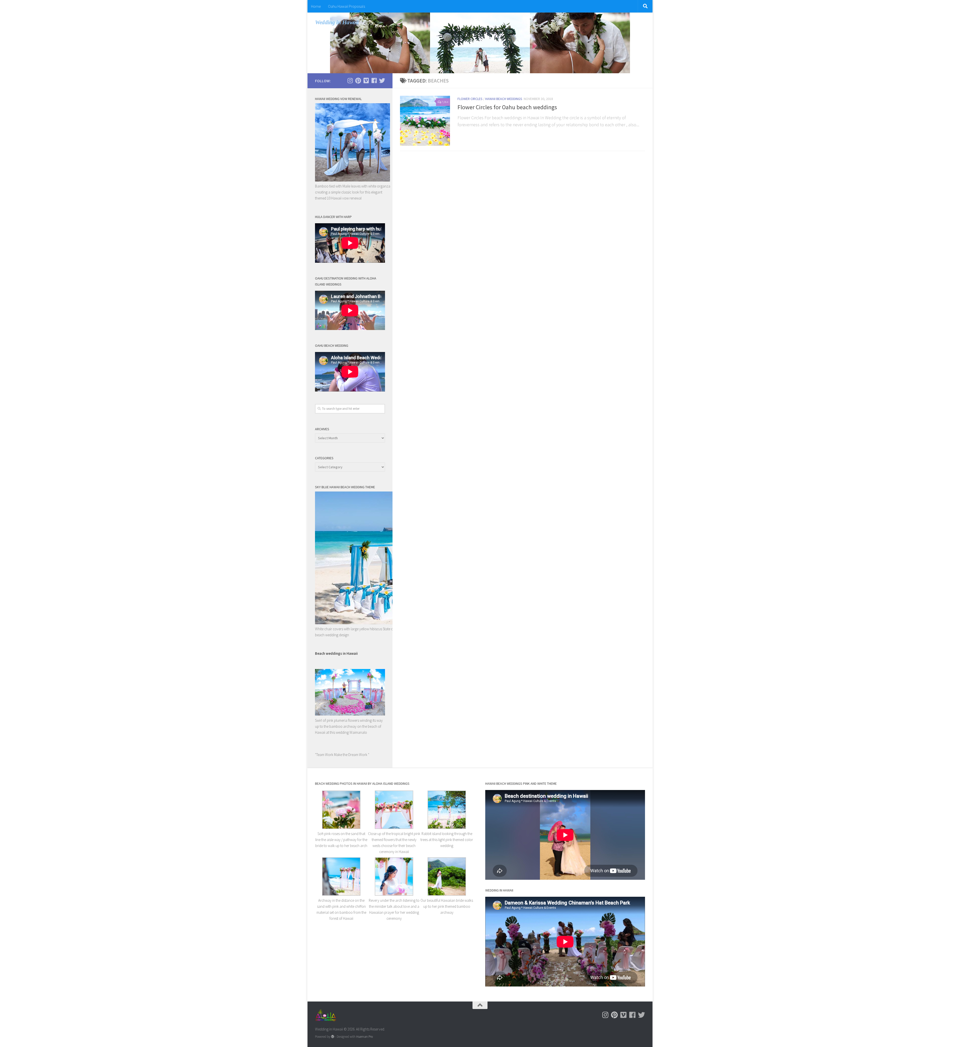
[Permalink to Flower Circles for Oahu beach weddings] (425, 121)
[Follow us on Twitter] (382, 81)
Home (316, 6)
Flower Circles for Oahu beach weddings (507, 107)
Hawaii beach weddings (503, 98)
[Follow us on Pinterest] (358, 81)
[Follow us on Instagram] (350, 81)
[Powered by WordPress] (332, 1036)
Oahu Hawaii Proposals (346, 6)
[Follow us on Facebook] (374, 81)
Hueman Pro (364, 1036)
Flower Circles (470, 98)
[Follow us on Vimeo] (366, 81)
